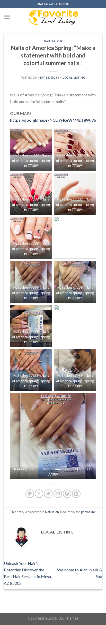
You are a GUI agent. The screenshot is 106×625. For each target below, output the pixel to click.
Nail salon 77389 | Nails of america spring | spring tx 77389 (31, 160)
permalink (88, 512)
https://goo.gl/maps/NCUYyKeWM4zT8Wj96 (53, 120)
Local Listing (74, 77)
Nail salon (53, 41)
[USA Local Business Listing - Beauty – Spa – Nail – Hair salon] (53, 16)
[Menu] (7, 16)
